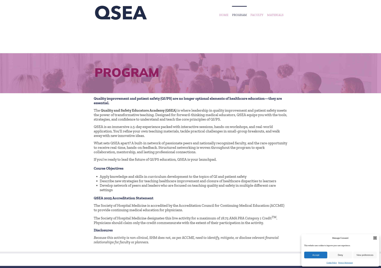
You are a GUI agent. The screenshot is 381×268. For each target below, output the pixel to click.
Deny (340, 255)
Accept (315, 255)
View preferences (364, 255)
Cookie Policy (332, 263)
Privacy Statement (345, 263)
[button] (375, 237)
